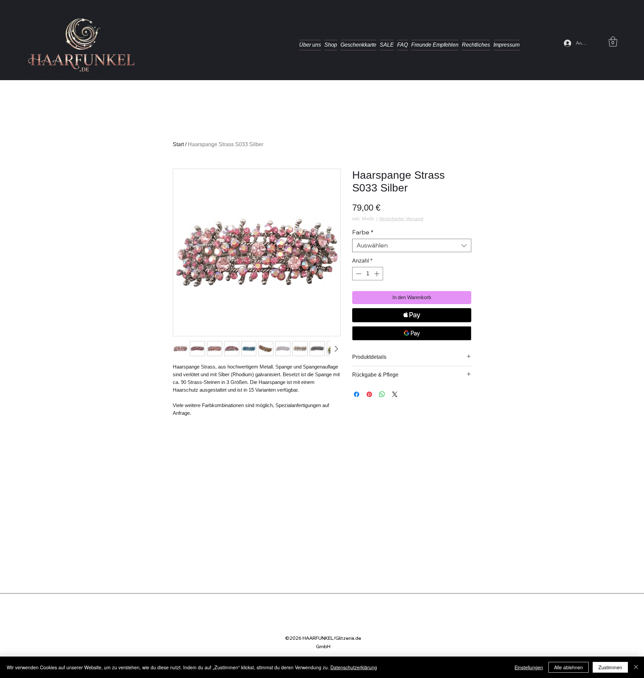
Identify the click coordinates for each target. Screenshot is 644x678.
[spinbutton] (368, 273)
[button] (613, 42)
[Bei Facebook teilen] (357, 394)
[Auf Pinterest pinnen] (369, 394)
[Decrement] (358, 273)
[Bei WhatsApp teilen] (382, 394)
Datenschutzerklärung (353, 667)
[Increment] (377, 273)
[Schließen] (636, 667)
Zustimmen (610, 667)
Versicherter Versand (401, 218)
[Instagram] (327, 616)
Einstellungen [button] (529, 667)
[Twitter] (317, 616)
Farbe (362, 232)
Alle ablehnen (568, 667)
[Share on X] (395, 394)
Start (178, 144)
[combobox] (411, 245)
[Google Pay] (411, 333)
